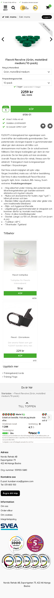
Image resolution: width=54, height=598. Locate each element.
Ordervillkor (7, 510)
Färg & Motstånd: (10, 67)
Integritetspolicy (8, 519)
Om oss (4, 506)
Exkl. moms (24, 17)
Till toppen (27, 406)
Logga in (47, 17)
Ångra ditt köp (10, 493)
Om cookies (7, 515)
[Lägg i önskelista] (43, 126)
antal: (5, 107)
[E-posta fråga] (50, 126)
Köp (31, 109)
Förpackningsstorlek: (12, 78)
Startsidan (6, 393)
